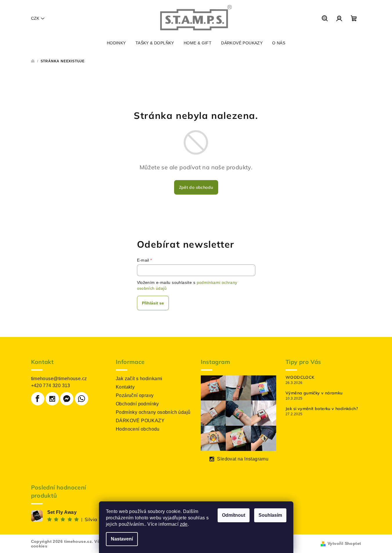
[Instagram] (52, 398)
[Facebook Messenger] (66, 398)
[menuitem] (116, 43)
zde (184, 524)
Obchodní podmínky (137, 403)
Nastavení (122, 538)
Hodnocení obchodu (138, 429)
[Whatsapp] (81, 398)
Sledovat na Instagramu (242, 458)
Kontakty (125, 387)
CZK (35, 18)
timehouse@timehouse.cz (59, 378)
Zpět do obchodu (196, 187)
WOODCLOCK (300, 377)
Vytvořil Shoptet (344, 543)
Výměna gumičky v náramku (314, 393)
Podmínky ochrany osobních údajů (153, 412)
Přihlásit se (153, 303)
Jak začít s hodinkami (139, 378)
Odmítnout (233, 515)
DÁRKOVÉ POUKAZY (140, 420)
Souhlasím (270, 515)
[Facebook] (37, 398)
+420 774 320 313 (50, 385)
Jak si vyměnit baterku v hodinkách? (322, 409)
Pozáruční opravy (134, 395)
